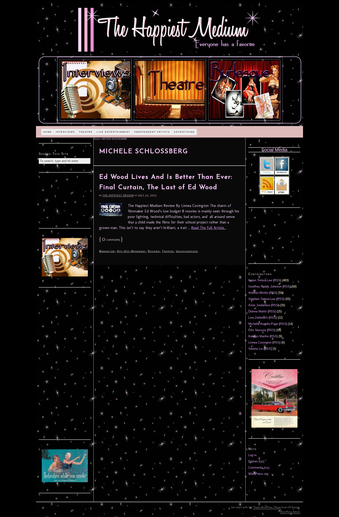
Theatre (86, 132)
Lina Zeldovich (258, 317)
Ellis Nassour (257, 330)
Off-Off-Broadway (131, 251)
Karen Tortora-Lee (260, 280)
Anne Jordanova (259, 305)
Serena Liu (255, 348)
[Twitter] (267, 173)
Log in (252, 455)
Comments (259, 467)
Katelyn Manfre (258, 336)
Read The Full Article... (208, 228)
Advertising (184, 132)
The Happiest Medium (118, 195)
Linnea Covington (259, 342)
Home (47, 132)
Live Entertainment (113, 132)
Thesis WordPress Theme (267, 507)
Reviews (154, 251)
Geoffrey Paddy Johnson (265, 286)
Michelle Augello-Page (263, 324)
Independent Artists (152, 132)
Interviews (65, 132)
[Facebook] (282, 173)
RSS (277, 280)
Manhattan (107, 251)
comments (111, 240)
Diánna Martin (257, 311)
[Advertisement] (65, 200)
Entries (256, 461)
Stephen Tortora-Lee (261, 299)
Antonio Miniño (258, 292)
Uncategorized (187, 251)
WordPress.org (258, 474)
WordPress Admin (290, 512)
